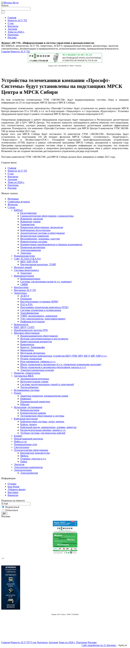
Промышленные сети (25, 444)
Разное (17, 393)
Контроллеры (21, 287)
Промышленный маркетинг (35, 401)
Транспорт (26, 273)
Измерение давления (31, 218)
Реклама (12, 188)
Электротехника (23, 470)
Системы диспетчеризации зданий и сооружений (47, 384)
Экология (19, 464)
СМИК (24, 284)
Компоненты (27, 344)
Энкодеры (25, 253)
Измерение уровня (30, 221)
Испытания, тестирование (28, 407)
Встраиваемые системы (26, 390)
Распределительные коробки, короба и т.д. (43, 430)
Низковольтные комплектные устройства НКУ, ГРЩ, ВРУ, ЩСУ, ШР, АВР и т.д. (63, 355)
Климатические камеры (33, 413)
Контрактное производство (35, 453)
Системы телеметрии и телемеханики (40, 310)
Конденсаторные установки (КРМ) (39, 301)
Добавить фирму (17, 489)
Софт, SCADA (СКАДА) (27, 258)
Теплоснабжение (29, 387)
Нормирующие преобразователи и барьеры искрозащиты (51, 244)
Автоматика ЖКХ (24, 375)
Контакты (13, 176)
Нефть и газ (20, 441)
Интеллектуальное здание (34, 381)
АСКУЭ (24, 295)
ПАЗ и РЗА (26, 304)
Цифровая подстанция (32, 321)
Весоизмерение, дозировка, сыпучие (40, 238)
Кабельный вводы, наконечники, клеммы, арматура (48, 427)
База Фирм (13, 486)
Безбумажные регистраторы (35, 230)
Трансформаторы (29, 313)
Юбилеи (24, 404)
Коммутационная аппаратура (36, 341)
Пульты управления (31, 358)
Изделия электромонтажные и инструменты (44, 338)
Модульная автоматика (32, 353)
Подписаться (12, 507)
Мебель (24, 455)
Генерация (26, 298)
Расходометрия (28, 213)
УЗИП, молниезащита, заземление (38, 315)
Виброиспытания (29, 410)
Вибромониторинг (24, 275)
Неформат (25, 398)
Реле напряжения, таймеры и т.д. (38, 361)
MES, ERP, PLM (29, 261)
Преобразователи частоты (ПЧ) (31, 330)
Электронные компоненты (28, 467)
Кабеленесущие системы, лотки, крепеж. (42, 421)
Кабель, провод (28, 424)
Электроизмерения (30, 250)
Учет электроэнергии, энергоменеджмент (42, 318)
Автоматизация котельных (34, 378)
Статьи (11, 207)
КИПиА (18, 210)
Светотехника (21, 447)
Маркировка (27, 350)
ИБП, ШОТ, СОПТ (24, 327)
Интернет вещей (23, 267)
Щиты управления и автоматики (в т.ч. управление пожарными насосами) (60, 364)
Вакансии (13, 495)
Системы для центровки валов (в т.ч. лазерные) (46, 281)
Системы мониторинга (26, 270)
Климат (18, 435)
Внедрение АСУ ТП (25, 290)
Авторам (12, 179)
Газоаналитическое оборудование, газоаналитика (47, 216)
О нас (11, 173)
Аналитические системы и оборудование (42, 233)
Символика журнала (19, 201)
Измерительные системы (33, 241)
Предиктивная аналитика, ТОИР (38, 264)
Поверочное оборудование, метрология (41, 227)
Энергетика (20, 293)
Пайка (23, 461)
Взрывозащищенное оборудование (39, 335)
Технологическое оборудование (31, 450)
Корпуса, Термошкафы (32, 347)
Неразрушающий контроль (28, 438)
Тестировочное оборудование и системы (42, 415)
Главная (5, 51)
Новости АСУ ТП (20, 51)
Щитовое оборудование (27, 333)
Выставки (13, 492)
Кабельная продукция (26, 418)
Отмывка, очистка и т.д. (33, 458)
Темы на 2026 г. (16, 182)
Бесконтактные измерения (34, 236)
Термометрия (27, 224)
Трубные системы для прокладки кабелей (42, 433)
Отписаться (11, 510)
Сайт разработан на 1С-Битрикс (99, 645)
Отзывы (12, 483)
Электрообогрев (29, 473)
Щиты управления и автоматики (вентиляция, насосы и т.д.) (53, 367)
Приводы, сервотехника (27, 373)
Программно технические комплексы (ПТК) (44, 307)
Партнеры (13, 185)
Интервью (13, 198)
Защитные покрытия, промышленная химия (44, 395)
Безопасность (21, 324)
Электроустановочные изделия (37, 370)
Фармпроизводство (24, 256)
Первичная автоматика (32, 247)
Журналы (13, 204)
